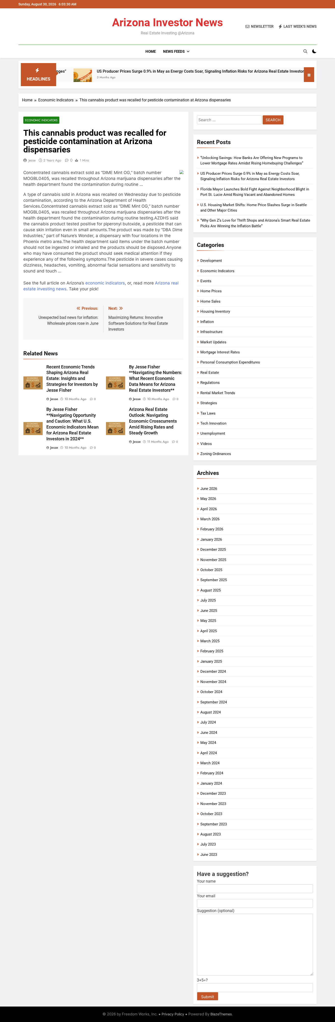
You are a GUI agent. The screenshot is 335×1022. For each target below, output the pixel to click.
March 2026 (209, 519)
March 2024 (209, 763)
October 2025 (211, 570)
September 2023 (213, 824)
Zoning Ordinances (215, 454)
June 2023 (208, 854)
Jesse (32, 160)
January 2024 (211, 783)
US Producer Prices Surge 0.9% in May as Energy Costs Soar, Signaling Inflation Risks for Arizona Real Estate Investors (172, 71)
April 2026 (208, 509)
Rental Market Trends (217, 393)
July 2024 (208, 722)
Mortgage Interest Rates (220, 352)
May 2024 (208, 742)
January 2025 (211, 661)
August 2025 (210, 590)
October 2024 (211, 692)
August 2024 (210, 712)
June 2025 (208, 610)
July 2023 (208, 844)
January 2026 (211, 539)
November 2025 (213, 560)
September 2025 (213, 580)
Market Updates (213, 342)
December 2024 (213, 671)
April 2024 (208, 753)
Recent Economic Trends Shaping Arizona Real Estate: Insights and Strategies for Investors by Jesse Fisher (72, 378)
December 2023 (213, 793)
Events (205, 281)
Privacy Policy (173, 1014)
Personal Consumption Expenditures (230, 362)
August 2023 (210, 834)
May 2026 (208, 499)
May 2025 (208, 621)
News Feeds (174, 51)
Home (150, 51)
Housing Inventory (215, 311)
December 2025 (213, 549)
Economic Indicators (41, 120)
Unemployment (212, 433)
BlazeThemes (221, 1014)
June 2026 (208, 488)
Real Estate (209, 372)
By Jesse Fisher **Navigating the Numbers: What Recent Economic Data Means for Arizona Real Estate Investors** (155, 378)
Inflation (207, 322)
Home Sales (210, 301)
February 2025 (211, 651)
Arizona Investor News (167, 22)
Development (211, 260)
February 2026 (211, 529)
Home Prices (211, 291)
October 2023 (211, 814)
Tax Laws (208, 413)
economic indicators (105, 283)
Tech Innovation (213, 423)
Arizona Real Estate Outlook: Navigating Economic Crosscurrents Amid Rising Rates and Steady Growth (153, 421)
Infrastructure (211, 332)
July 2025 (208, 600)
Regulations (210, 382)
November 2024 (213, 682)
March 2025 (209, 641)
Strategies (208, 403)
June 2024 (208, 732)
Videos (206, 444)
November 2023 (213, 804)
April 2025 (208, 631)
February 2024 (211, 773)
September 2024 (213, 702)
